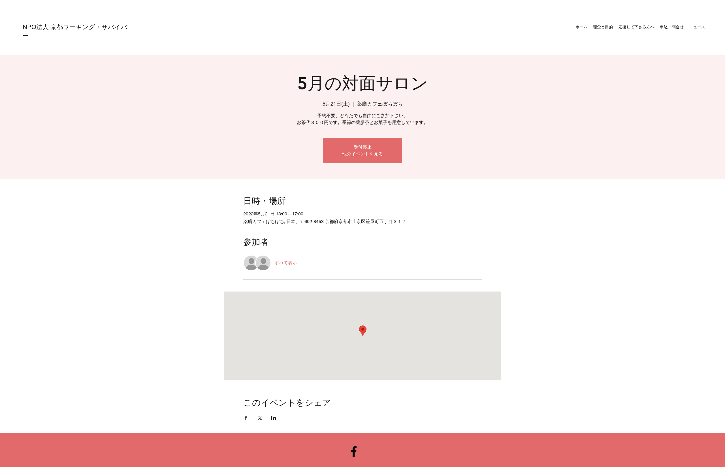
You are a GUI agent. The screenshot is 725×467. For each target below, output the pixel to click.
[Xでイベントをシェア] (260, 418)
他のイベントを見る (362, 154)
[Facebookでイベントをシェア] (246, 418)
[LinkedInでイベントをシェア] (273, 418)
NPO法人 (36, 27)
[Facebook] (354, 451)
